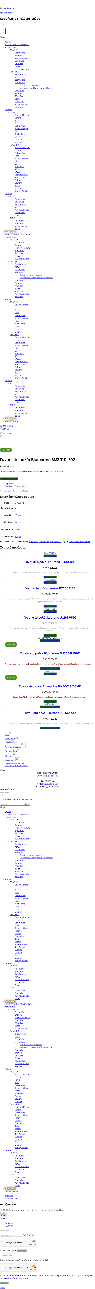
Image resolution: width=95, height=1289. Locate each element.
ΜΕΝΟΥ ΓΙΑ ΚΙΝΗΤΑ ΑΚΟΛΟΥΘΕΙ (19, 234)
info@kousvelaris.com (48, 784)
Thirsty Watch (21, 191)
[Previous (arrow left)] (1, 795)
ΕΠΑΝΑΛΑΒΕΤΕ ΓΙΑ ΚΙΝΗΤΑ (17, 44)
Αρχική (8, 42)
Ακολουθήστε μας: (8, 789)
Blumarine (19, 166)
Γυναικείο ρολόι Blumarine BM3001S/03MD (50, 686)
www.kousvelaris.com (47, 775)
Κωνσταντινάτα (22, 69)
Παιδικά (8, 193)
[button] (2, 37)
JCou (17, 169)
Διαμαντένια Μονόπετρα (31, 85)
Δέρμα (18, 515)
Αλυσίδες (19, 63)
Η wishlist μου (11, 1198)
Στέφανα (19, 107)
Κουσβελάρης (6, 12)
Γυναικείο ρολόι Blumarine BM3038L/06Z (50, 653)
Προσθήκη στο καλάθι (9, 479)
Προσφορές (10, 231)
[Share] (3, 792)
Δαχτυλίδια (20, 52)
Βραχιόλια (19, 60)
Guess (18, 136)
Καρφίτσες (20, 101)
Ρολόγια (8, 109)
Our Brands (44, 541)
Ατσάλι (18, 522)
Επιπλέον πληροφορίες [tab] (15, 486)
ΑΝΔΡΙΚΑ (14, 50)
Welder (18, 172)
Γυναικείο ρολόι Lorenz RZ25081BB (50, 588)
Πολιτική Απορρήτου (14, 763)
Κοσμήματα (10, 47)
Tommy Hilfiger (21, 128)
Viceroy (18, 142)
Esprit (17, 185)
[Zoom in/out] (8, 792)
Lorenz (18, 117)
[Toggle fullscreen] (6, 792)
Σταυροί (19, 55)
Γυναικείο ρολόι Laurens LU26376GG (50, 617)
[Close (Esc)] (1, 792)
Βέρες (17, 66)
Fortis (17, 120)
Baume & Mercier (22, 115)
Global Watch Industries (79, 541)
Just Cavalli (20, 177)
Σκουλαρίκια (20, 74)
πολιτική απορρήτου (15, 1278)
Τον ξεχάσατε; (29, 1235)
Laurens (18, 139)
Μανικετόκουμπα (22, 58)
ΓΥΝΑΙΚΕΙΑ (14, 71)
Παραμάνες (20, 199)
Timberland (20, 134)
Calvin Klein (20, 126)
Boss (17, 123)
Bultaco (18, 180)
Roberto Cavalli (21, 174)
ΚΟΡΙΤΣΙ (13, 196)
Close (2, 1218)
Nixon (17, 131)
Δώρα (17, 215)
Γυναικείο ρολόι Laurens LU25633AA (50, 713)
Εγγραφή (9, 1225)
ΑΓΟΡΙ (12, 218)
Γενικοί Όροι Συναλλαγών (16, 765)
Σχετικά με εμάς (12, 421)
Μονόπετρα (20, 82)
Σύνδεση (9, 1195)
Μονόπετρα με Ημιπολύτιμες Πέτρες (36, 88)
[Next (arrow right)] (3, 795)
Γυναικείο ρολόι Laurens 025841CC (49, 562)
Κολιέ (17, 77)
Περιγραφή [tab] (10, 483)
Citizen (18, 529)
